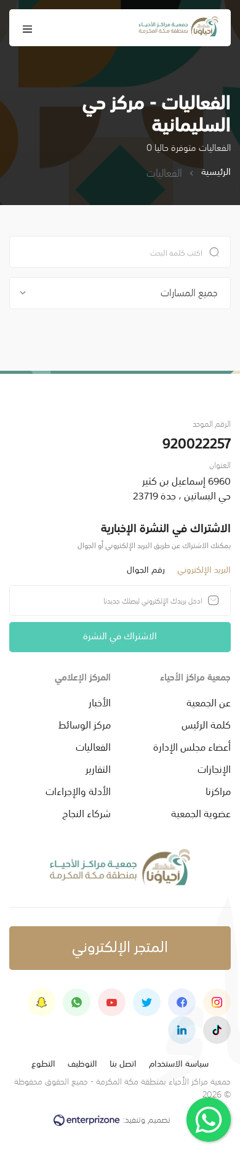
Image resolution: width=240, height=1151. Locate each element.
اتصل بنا (123, 1062)
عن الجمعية (208, 701)
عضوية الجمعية (201, 812)
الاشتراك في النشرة (120, 635)
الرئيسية (216, 171)
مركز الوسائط (84, 723)
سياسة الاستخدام (179, 1062)
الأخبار (100, 701)
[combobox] (120, 293)
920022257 (196, 442)
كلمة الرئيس (206, 723)
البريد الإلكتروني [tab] (204, 568)
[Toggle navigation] (28, 27)
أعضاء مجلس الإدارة (192, 745)
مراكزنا (218, 790)
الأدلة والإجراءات (78, 790)
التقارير (98, 768)
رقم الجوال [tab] (146, 568)
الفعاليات (93, 745)
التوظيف (82, 1062)
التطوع (43, 1062)
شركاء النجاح (86, 812)
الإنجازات (214, 768)
